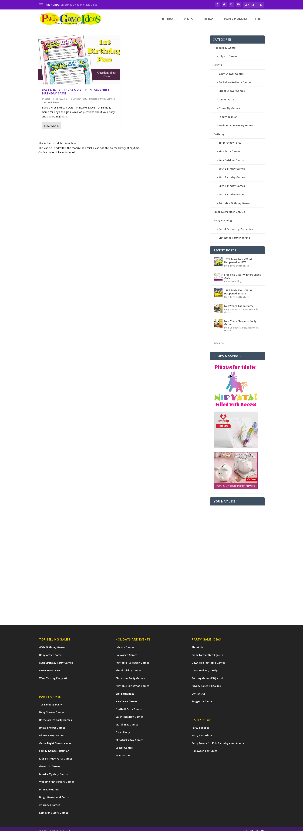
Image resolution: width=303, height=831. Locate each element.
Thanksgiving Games (128, 670)
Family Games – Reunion (54, 751)
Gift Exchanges (125, 693)
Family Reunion (228, 117)
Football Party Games (129, 709)
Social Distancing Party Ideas (236, 229)
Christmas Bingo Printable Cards (79, 4)
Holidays (208, 19)
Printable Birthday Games (100, 98)
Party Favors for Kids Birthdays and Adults (218, 743)
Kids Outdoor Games (231, 160)
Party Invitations (202, 735)
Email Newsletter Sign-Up (229, 212)
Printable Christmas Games (132, 686)
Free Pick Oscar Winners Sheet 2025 (242, 276)
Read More (51, 125)
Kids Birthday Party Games (55, 758)
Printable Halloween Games (132, 662)
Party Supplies (200, 727)
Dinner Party (226, 99)
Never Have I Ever (49, 670)
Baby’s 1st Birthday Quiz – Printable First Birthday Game (76, 91)
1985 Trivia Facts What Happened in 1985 (238, 292)
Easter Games (124, 747)
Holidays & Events (224, 47)
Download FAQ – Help (205, 670)
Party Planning (236, 19)
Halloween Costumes (204, 751)
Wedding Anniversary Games (236, 125)
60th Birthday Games (232, 194)
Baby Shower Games (231, 73)
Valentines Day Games (129, 716)
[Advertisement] (237, 561)
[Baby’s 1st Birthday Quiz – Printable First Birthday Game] (79, 59)
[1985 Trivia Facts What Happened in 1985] (218, 292)
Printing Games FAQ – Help (208, 678)
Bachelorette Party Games (235, 82)
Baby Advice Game (50, 655)
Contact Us (198, 693)
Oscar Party (230, 281)
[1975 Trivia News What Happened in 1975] (218, 261)
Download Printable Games (208, 662)
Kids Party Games (229, 151)
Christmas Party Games (130, 678)
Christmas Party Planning (234, 237)
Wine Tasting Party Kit (53, 678)
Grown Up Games (229, 108)
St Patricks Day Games (129, 740)
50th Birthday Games (232, 186)
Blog (257, 19)
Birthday (167, 19)
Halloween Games (126, 655)
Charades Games (238, 327)
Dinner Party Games (51, 735)
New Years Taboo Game (239, 306)
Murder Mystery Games (53, 774)
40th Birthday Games (232, 177)
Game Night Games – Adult (56, 743)
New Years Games (239, 309)
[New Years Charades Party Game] (218, 323)
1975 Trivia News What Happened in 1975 (238, 260)
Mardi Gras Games (127, 724)
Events (188, 19)
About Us (197, 647)
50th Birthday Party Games (56, 662)
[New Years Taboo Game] (218, 308)
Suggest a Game (202, 701)
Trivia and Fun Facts (239, 265)
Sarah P (48, 98)
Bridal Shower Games (232, 91)
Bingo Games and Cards (54, 797)
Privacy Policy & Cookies (206, 686)
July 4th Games (228, 56)
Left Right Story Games (53, 812)
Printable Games (49, 789)
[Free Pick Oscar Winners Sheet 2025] (218, 277)
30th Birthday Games (232, 168)
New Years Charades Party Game (240, 322)
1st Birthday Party (78, 98)
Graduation (123, 755)
